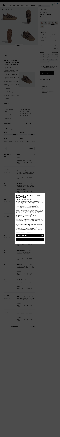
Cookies (34, 215)
